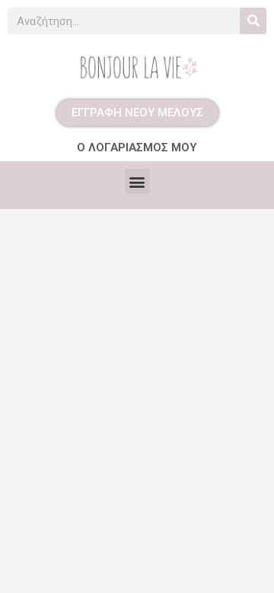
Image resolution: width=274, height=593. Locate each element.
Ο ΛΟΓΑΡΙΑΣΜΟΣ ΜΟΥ (137, 147)
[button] (137, 181)
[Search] (253, 21)
